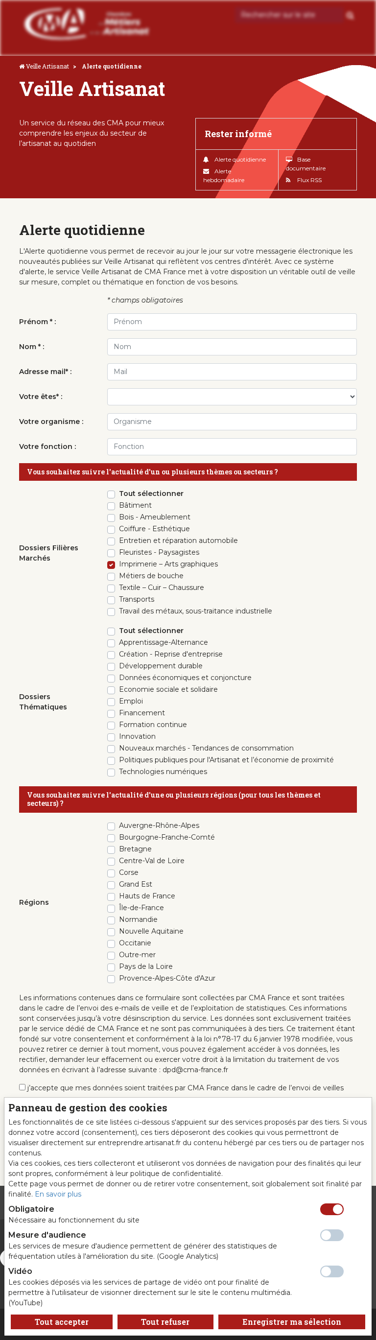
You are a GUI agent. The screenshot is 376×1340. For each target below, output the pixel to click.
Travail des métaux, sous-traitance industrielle (195, 611)
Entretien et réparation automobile (178, 540)
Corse (129, 872)
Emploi (131, 701)
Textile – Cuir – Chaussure (161, 587)
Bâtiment (135, 505)
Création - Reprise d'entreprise (171, 654)
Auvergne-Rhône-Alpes (159, 825)
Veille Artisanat (47, 66)
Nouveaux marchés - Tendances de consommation (206, 748)
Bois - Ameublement (154, 517)
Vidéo (20, 1271)
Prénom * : (37, 321)
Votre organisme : (51, 421)
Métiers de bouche (151, 575)
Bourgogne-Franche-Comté (167, 837)
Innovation (137, 736)
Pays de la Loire (146, 966)
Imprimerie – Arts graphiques (168, 564)
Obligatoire (31, 1209)
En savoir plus (58, 1194)
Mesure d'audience (47, 1235)
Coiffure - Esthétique (154, 528)
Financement (142, 712)
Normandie (138, 919)
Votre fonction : (47, 446)
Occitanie (135, 943)
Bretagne (135, 849)
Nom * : (31, 346)
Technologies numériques (163, 771)
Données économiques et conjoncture (185, 677)
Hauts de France (147, 896)
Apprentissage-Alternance (163, 642)
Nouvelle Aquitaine (151, 931)
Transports (136, 599)
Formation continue (153, 724)
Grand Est (135, 884)
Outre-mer (137, 954)
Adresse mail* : (45, 371)
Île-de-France (141, 907)
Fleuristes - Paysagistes (159, 552)
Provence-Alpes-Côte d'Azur (167, 978)
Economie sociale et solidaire (168, 689)
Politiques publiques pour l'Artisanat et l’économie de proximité (226, 759)
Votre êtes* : (40, 396)
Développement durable (161, 665)
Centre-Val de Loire (152, 860)
